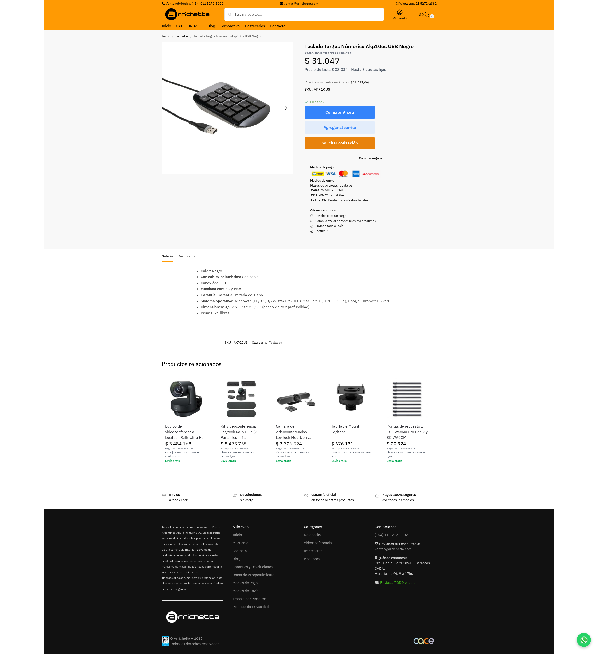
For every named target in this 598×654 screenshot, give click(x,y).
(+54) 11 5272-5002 (391, 535)
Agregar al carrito (340, 127)
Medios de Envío (245, 590)
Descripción (187, 256)
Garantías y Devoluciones (253, 566)
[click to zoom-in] (228, 108)
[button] (426, 14)
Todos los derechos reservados (194, 644)
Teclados (181, 36)
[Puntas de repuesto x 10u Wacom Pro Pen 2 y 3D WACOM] (407, 399)
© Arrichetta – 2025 (186, 638)
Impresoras (313, 551)
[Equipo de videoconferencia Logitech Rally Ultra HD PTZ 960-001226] (186, 399)
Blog (236, 559)
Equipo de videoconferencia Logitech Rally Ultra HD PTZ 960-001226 (184, 432)
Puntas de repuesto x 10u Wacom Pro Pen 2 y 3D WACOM (407, 432)
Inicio (166, 36)
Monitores (312, 559)
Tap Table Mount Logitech (345, 429)
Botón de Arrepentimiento (253, 574)
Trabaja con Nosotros (249, 598)
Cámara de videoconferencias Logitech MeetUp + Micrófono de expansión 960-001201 (296, 432)
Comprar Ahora (339, 112)
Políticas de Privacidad (251, 606)
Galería (167, 256)
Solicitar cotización (340, 143)
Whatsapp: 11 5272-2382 (418, 3)
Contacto (240, 551)
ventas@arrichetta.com (301, 3)
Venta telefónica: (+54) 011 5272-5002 (194, 3)
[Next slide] (286, 108)
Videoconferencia (318, 543)
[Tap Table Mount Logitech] (352, 399)
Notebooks (312, 535)
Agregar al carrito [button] (185, 471)
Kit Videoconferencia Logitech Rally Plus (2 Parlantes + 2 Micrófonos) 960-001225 (239, 432)
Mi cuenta (399, 18)
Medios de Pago (245, 582)
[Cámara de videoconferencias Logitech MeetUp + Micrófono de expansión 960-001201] (296, 399)
